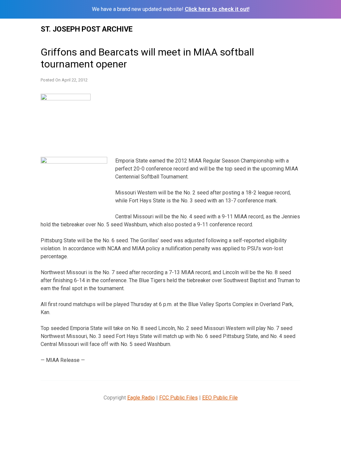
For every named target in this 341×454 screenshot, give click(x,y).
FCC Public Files (178, 398)
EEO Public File (220, 398)
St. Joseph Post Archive (87, 29)
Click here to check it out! (217, 9)
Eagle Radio (141, 398)
